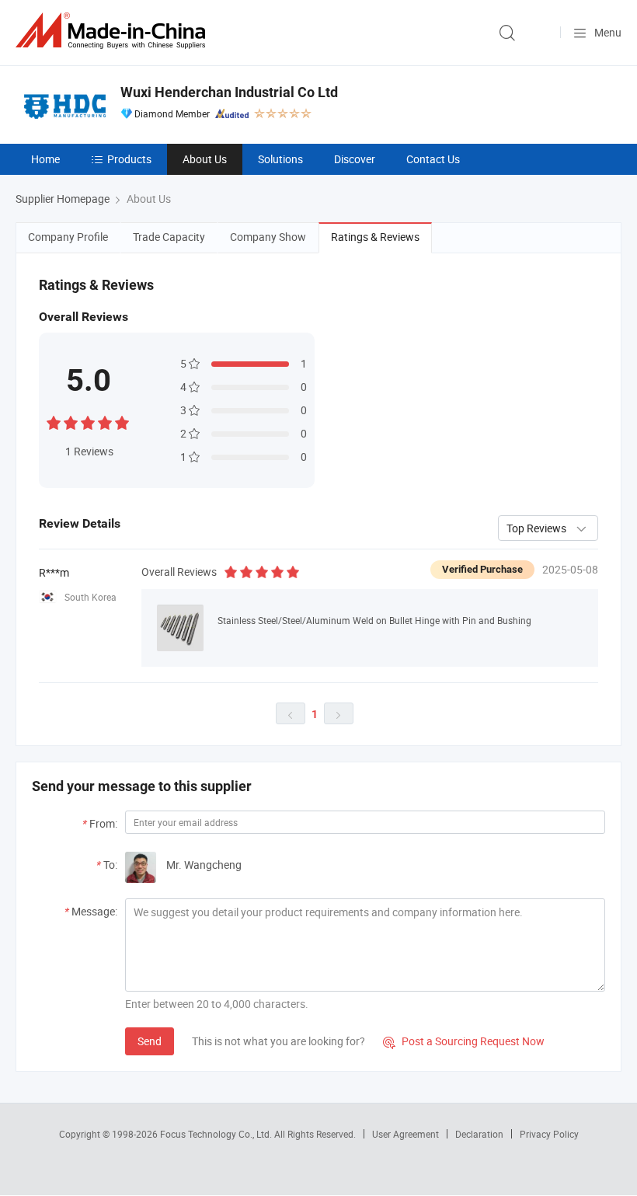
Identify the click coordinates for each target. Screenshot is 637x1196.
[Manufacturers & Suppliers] (113, 30)
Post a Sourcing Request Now (464, 1041)
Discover (354, 159)
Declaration (479, 1134)
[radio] (54, 420)
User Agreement (405, 1134)
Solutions (280, 159)
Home (45, 159)
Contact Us (433, 159)
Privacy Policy (549, 1134)
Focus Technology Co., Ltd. (217, 1134)
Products (129, 159)
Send (149, 1041)
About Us (205, 159)
